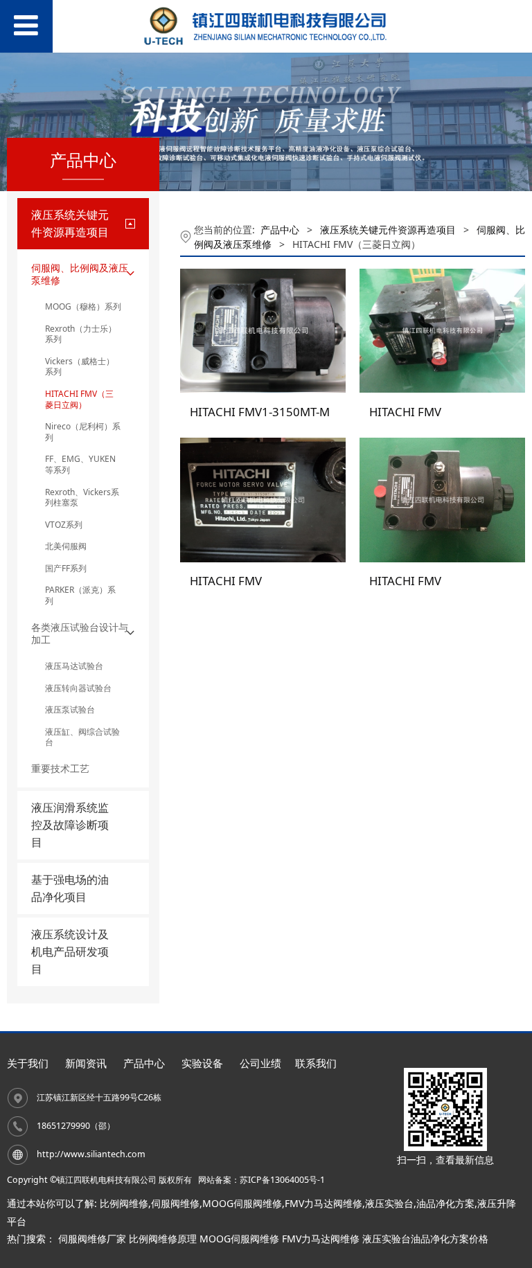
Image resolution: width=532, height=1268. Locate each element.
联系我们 (316, 1063)
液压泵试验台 (70, 709)
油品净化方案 (445, 1203)
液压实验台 (389, 1203)
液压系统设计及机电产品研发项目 (70, 951)
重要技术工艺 (60, 768)
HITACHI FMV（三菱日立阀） (79, 399)
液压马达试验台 (74, 666)
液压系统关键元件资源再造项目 (388, 229)
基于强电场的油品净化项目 (70, 888)
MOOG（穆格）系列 (83, 306)
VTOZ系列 (63, 524)
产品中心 (279, 229)
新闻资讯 (86, 1063)
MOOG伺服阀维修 (242, 1203)
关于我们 (27, 1063)
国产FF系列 (66, 568)
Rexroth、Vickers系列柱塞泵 (82, 497)
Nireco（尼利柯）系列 (83, 431)
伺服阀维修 (175, 1203)
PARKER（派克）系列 (80, 595)
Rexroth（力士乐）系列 (80, 334)
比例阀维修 (124, 1203)
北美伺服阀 (66, 546)
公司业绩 (260, 1063)
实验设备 (202, 1063)
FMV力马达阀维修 (323, 1203)
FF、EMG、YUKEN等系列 (80, 464)
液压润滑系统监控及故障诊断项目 (70, 825)
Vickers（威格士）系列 (79, 366)
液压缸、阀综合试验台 (82, 737)
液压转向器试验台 (78, 688)
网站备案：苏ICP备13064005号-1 (261, 1180)
